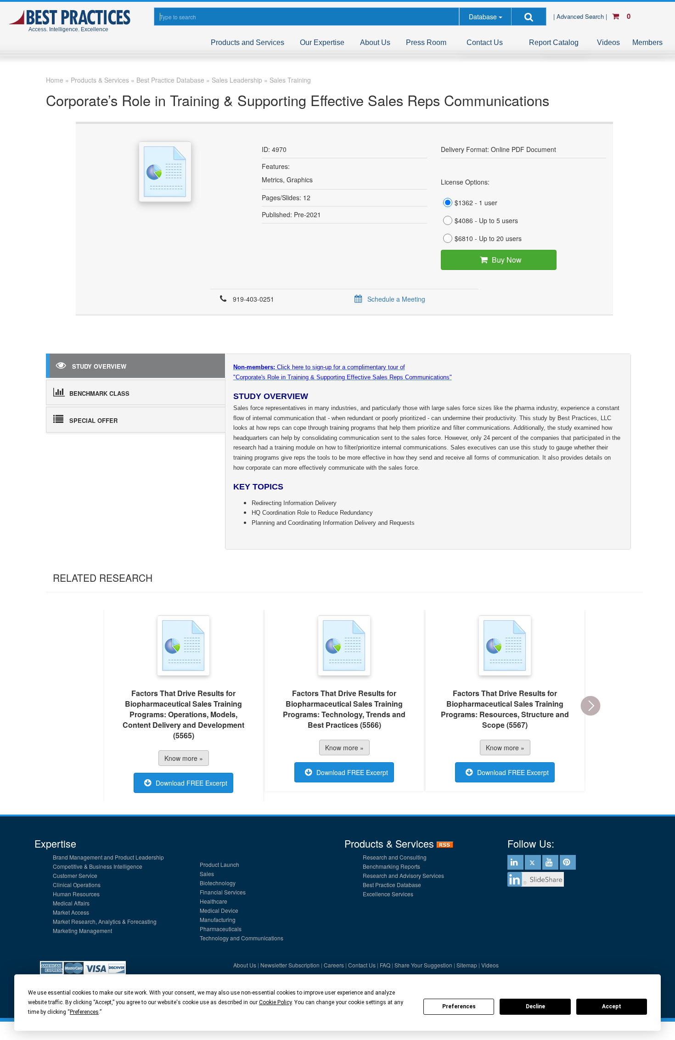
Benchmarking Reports (391, 866)
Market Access (71, 912)
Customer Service (75, 875)
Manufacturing (218, 919)
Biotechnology (218, 883)
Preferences (459, 1006)
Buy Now (507, 259)
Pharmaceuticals (221, 929)
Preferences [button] (84, 1012)
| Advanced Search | (581, 16)
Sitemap (466, 965)
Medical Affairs (71, 903)
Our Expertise (322, 42)
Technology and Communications (241, 938)
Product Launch (219, 864)
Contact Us (485, 42)
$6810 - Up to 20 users (488, 238)
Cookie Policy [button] (275, 1002)
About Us (375, 42)
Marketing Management (82, 930)
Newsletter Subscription (290, 965)
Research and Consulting (395, 857)
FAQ (385, 965)
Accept (611, 1006)
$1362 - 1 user (476, 202)
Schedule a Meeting (396, 299)
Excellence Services (388, 894)
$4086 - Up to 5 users (486, 220)
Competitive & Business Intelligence (97, 866)
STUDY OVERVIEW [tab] (99, 366)
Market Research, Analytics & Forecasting (105, 921)
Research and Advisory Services (403, 875)
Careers (334, 965)
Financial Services (223, 892)
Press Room (426, 42)
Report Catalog (554, 42)
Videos (608, 42)
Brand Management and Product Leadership (108, 857)
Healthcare (213, 901)
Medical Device (219, 910)
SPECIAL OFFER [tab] (93, 420)
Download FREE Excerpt (191, 782)
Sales (207, 873)
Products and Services (247, 42)
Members (647, 42)
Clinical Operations (77, 884)
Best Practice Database (392, 884)
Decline (535, 1006)
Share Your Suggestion (423, 965)
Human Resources (76, 894)
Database (483, 16)
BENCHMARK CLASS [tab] (99, 393)
